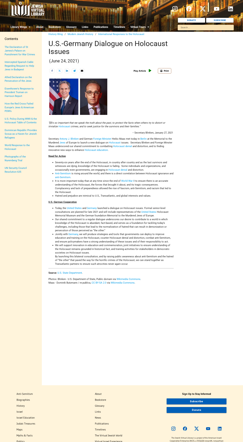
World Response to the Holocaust (17, 147)
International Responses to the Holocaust (121, 34)
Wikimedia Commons (128, 279)
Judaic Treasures (26, 423)
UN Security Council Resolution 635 (16, 170)
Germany (92, 208)
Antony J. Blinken (69, 138)
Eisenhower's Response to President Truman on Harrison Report (19, 92)
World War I (127, 180)
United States (74, 208)
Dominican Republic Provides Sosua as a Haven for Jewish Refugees (21, 134)
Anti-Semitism (63, 173)
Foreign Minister (102, 138)
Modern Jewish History (80, 34)
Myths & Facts (25, 435)
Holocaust (64, 126)
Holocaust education (96, 150)
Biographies (23, 399)
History (21, 405)
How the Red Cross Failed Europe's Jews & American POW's (19, 107)
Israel (20, 411)
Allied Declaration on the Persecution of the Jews (18, 79)
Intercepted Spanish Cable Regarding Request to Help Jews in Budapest (19, 66)
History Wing (55, 34)
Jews (62, 142)
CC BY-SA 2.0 (99, 282)
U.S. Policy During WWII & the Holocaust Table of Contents (21, 120)
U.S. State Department (70, 272)
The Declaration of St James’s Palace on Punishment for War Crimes (20, 51)
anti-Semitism (62, 177)
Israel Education (26, 417)
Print (166, 70)
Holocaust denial (122, 146)
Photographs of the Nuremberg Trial (15, 158)
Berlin (143, 138)
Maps (19, 429)
